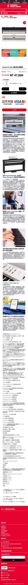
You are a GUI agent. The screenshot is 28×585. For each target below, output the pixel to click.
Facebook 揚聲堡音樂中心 (9, 570)
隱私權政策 (3, 527)
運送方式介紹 (6, 546)
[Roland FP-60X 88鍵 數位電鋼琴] (14, 33)
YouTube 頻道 (6, 575)
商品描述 (14, 110)
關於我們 (3, 526)
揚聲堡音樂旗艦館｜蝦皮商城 (9, 579)
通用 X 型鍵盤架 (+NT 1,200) (16, 83)
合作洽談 (3, 529)
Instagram (5, 573)
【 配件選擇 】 (6, 79)
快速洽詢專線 (6, 542)
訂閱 (13, 560)
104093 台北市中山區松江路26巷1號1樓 (12, 544)
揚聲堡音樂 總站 (12, 567)
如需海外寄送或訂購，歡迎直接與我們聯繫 (12, 548)
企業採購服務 (4, 531)
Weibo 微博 (5, 577)
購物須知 (3, 532)
